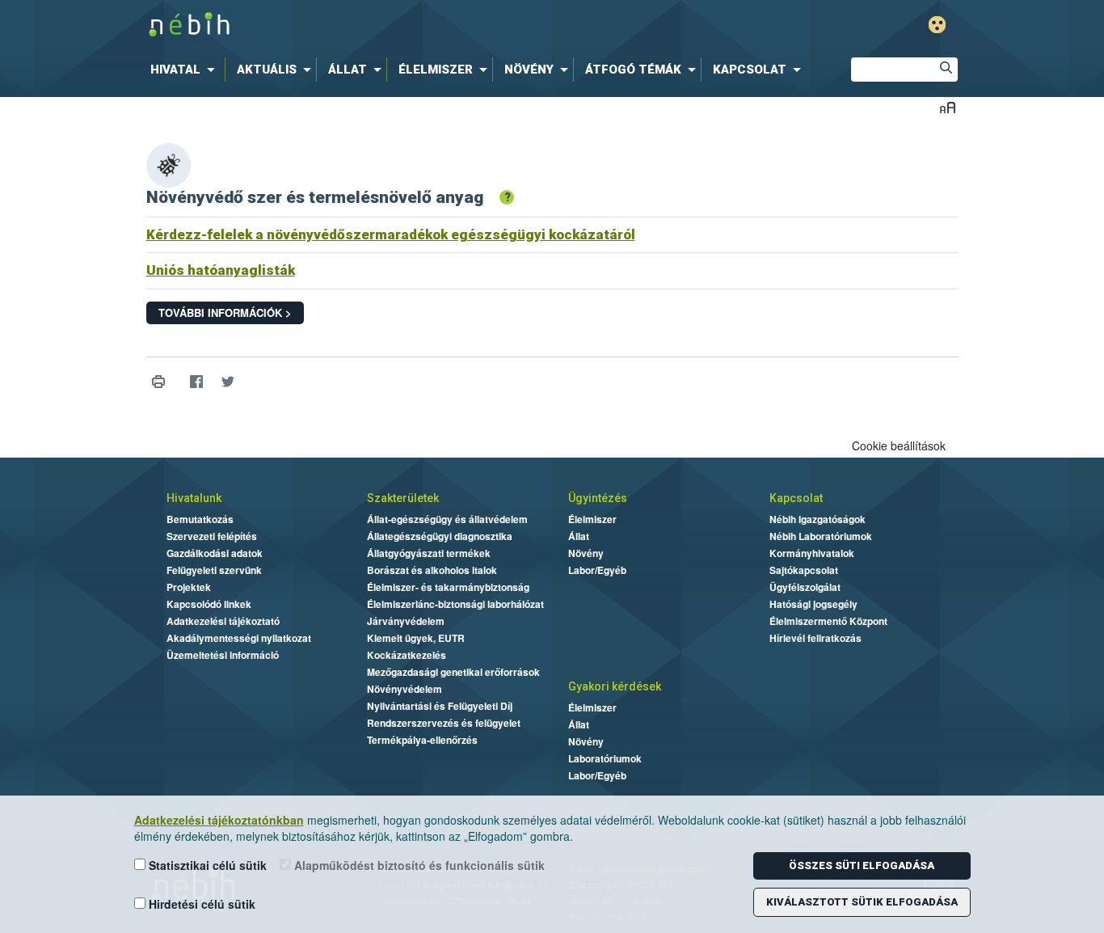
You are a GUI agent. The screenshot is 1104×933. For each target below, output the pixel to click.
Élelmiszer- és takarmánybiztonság (448, 587)
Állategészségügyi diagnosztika (439, 536)
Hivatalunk (193, 498)
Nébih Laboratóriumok (820, 536)
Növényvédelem (404, 689)
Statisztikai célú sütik (206, 865)
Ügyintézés (597, 498)
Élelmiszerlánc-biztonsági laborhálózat (455, 604)
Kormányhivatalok (811, 553)
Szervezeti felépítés (211, 536)
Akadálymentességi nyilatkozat (238, 638)
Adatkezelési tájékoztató (223, 621)
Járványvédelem (406, 621)
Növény (586, 553)
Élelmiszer (592, 519)
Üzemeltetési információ (222, 655)
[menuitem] (185, 69)
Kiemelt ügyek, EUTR (416, 638)
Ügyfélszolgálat (805, 587)
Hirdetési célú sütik (200, 904)
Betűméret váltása (948, 107)
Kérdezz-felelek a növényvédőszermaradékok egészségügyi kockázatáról (390, 234)
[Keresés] (945, 69)
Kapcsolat (796, 498)
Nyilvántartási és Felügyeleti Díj (439, 706)
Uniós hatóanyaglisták (220, 270)
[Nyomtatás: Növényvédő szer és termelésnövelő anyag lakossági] (158, 382)
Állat (578, 536)
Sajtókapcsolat (803, 570)
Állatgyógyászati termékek (429, 553)
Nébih (379, 25)
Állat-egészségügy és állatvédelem (447, 519)
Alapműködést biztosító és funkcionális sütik (418, 865)
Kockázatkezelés (406, 655)
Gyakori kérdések (614, 686)
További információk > (225, 312)
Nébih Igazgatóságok (817, 519)
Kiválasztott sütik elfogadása (862, 902)
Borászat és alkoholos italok (432, 570)
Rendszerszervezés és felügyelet (443, 723)
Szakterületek (403, 498)
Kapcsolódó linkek (208, 604)
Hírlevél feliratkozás (815, 638)
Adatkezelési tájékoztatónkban (219, 820)
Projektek (188, 587)
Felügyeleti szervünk (214, 570)
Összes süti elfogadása (861, 865)
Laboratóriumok (605, 758)
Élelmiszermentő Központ (828, 621)
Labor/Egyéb (597, 570)
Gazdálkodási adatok (214, 553)
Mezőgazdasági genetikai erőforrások (453, 672)
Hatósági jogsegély (813, 604)
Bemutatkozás (200, 519)
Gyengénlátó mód (937, 24)
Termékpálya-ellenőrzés (422, 739)
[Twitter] (228, 382)
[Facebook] (196, 382)
